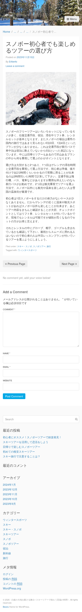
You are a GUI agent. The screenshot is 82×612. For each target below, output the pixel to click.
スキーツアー (11, 534)
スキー (7, 524)
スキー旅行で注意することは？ (21, 456)
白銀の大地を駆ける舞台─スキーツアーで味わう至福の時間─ (39, 8)
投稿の (10, 579)
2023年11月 (10, 494)
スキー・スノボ (24, 246)
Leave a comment (15, 65)
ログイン (8, 574)
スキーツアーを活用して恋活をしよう (25, 442)
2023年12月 (10, 489)
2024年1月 (9, 484)
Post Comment (14, 396)
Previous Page (16, 264)
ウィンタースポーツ (27, 250)
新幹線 (7, 553)
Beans (6, 606)
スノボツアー (39, 246)
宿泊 (5, 548)
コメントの (12, 583)
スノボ (7, 539)
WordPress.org (12, 588)
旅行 (49, 246)
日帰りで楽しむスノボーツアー (21, 447)
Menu (73, 19)
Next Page (68, 264)
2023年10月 (10, 499)
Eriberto (13, 61)
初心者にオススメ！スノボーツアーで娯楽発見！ (32, 437)
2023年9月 (9, 504)
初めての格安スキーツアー (19, 451)
